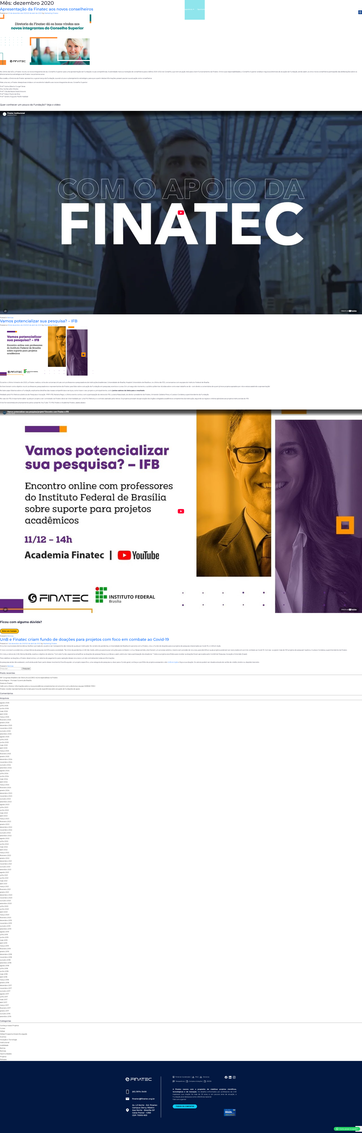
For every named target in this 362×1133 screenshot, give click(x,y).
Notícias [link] (217, 9)
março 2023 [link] (4, 819)
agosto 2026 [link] (4, 703)
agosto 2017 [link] (4, 994)
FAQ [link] (196, 1077)
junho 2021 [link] (4, 878)
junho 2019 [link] (4, 937)
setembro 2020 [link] (6, 903)
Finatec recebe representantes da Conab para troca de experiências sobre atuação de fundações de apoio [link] (40, 689)
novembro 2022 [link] (6, 830)
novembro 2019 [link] (6, 923)
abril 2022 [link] (4, 850)
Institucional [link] (4, 1042)
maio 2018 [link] (4, 974)
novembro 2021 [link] (6, 864)
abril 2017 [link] (3, 1002)
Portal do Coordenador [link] (182, 1077)
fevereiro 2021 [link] (5, 889)
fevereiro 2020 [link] (5, 917)
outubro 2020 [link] (5, 901)
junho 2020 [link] (4, 909)
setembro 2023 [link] (6, 802)
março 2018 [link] (4, 980)
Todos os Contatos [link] (185, 1106)
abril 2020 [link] (4, 912)
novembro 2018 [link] (6, 957)
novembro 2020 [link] (6, 898)
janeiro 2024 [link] (4, 790)
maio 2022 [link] (4, 847)
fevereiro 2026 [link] (5, 720)
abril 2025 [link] (3, 748)
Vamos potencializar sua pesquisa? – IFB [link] (38, 321)
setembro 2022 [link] (6, 836)
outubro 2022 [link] (5, 833)
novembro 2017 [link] (6, 988)
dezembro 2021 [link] (6, 861)
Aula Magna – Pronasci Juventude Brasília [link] (15, 680)
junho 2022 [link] (4, 844)
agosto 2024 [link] (4, 771)
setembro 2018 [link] (5, 963)
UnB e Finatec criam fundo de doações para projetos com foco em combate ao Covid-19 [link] (84, 639)
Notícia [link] (2, 1048)
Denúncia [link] (206, 1077)
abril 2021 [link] (3, 884)
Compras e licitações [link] (195, 1081)
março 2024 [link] (4, 785)
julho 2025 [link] (4, 739)
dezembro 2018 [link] (6, 954)
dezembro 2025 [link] (6, 725)
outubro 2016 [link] (5, 1014)
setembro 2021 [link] (5, 869)
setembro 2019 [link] (5, 929)
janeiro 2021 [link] (4, 892)
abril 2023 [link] (4, 816)
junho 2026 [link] (4, 708)
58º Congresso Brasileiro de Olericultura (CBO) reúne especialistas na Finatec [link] (29, 678)
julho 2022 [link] (4, 841)
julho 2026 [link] (4, 706)
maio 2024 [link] (4, 779)
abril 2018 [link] (3, 977)
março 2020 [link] (4, 915)
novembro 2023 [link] (6, 796)
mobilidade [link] (4, 1045)
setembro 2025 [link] (6, 734)
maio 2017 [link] (3, 999)
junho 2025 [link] (4, 742)
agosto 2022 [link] (4, 838)
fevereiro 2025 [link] (5, 754)
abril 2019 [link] (3, 943)
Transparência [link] (187, 9)
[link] (139, 9)
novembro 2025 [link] (6, 728)
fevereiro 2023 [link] (5, 821)
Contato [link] (226, 9)
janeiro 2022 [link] (4, 858)
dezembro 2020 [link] (6, 895)
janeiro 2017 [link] (4, 1011)
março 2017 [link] (4, 1005)
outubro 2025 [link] (5, 731)
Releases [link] (3, 1059)
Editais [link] (2, 1031)
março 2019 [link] (4, 946)
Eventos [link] (3, 1037)
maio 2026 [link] (4, 711)
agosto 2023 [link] (4, 804)
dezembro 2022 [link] (6, 827)
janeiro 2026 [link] (4, 722)
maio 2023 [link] (4, 813)
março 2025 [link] (4, 751)
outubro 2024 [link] (5, 765)
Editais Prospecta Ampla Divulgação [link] (13, 1034)
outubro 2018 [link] (5, 960)
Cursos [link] (2, 1028)
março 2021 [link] (4, 886)
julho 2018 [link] (4, 968)
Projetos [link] (3, 1057)
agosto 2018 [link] (4, 966)
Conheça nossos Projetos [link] (9, 1025)
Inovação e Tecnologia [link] (8, 1040)
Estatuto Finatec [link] (6, 683)
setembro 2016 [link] (5, 1016)
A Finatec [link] (161, 9)
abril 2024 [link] (4, 782)
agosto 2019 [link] (4, 932)
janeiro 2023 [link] (4, 824)
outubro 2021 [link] (5, 867)
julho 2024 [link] (4, 773)
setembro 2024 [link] (6, 768)
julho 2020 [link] (4, 906)
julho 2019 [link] (4, 934)
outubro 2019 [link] (5, 926)
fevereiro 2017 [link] (5, 1008)
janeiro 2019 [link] (4, 951)
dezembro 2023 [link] (6, 793)
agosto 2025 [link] (4, 737)
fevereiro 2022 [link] (5, 855)
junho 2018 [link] (4, 971)
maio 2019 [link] (3, 940)
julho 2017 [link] (4, 997)
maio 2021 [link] (3, 881)
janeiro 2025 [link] (4, 756)
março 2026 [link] (4, 717)
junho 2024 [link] (4, 776)
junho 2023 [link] (4, 810)
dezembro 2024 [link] (6, 759)
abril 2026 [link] (3, 714)
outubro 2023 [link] (5, 799)
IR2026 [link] (209, 1081)
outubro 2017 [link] (5, 991)
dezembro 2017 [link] (6, 985)
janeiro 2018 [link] (4, 982)
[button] (347, 1129)
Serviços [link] (173, 9)
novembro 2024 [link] (6, 762)
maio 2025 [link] (4, 745)
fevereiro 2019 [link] (5, 949)
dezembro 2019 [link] (6, 920)
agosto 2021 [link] (4, 872)
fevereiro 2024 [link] (5, 787)
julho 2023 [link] (4, 807)
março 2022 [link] (4, 852)
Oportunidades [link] (203, 9)
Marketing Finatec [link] (51, 13)
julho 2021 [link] (4, 875)
